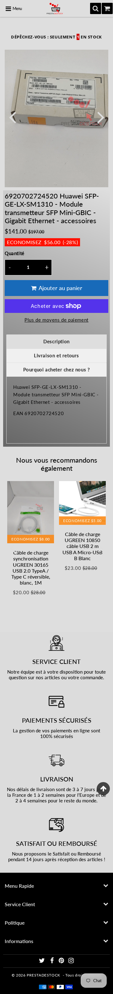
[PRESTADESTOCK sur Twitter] (42, 961)
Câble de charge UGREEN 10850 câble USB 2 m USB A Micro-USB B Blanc (82, 546)
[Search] (95, 8)
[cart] (107, 8)
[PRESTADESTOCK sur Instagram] (71, 961)
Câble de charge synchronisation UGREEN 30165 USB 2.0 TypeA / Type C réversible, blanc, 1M (30, 567)
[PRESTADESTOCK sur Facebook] (52, 961)
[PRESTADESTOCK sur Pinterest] (62, 961)
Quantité (14, 253)
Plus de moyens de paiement (56, 320)
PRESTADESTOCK (43, 975)
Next (100, 116)
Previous (12, 116)
